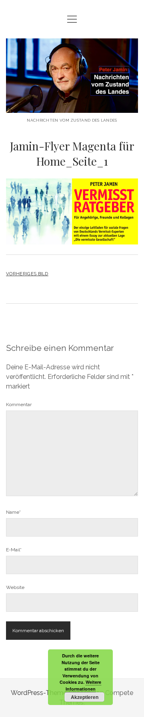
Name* (13, 512)
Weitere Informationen (84, 685)
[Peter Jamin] (72, 106)
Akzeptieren (84, 697)
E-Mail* (14, 550)
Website (15, 587)
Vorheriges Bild (27, 273)
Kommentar (19, 404)
